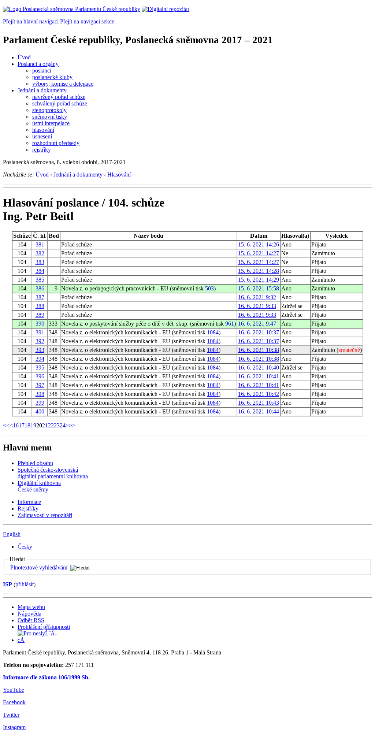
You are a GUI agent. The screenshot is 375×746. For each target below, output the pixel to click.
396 (40, 376)
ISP (7, 584)
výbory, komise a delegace (62, 84)
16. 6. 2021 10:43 (258, 403)
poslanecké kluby (52, 77)
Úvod (24, 57)
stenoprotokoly (49, 110)
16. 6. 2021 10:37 (258, 332)
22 (51, 425)
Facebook (14, 702)
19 (33, 425)
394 (40, 359)
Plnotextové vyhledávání (38, 567)
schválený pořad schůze (59, 103)
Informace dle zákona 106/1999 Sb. (46, 677)
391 (40, 332)
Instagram (14, 727)
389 (40, 315)
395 (40, 367)
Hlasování (119, 174)
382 (40, 253)
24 (63, 425)
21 (45, 425)
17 (22, 425)
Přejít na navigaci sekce (87, 21)
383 (40, 262)
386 (40, 288)
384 (40, 271)
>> (72, 425)
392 (40, 341)
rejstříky (41, 149)
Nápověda (29, 613)
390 (40, 323)
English (12, 534)
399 (40, 403)
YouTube (13, 690)
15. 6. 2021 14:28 (258, 271)
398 (40, 394)
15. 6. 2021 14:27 (258, 253)
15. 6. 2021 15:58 (258, 288)
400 (40, 411)
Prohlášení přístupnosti (44, 627)
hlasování (43, 130)
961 (229, 323)
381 (40, 244)
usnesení (42, 136)
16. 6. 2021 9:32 (257, 297)
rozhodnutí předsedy (55, 143)
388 (40, 306)
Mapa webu (31, 607)
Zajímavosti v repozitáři (45, 515)
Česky (25, 546)
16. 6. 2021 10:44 (258, 411)
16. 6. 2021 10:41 (258, 376)
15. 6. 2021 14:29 (258, 279)
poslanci (41, 70)
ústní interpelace (51, 123)
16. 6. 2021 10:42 (258, 394)
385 (40, 279)
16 (16, 425)
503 (209, 288)
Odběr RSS (31, 620)
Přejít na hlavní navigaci (31, 21)
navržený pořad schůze (58, 97)
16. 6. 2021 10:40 (258, 367)
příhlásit (24, 584)
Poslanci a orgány (38, 64)
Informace (29, 502)
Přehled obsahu (35, 463)
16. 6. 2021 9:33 (257, 306)
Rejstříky (28, 508)
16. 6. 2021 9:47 (257, 323)
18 (27, 425)
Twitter (11, 715)
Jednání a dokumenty (42, 90)
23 (57, 425)
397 (40, 385)
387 (40, 297)
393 (40, 350)
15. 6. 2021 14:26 (258, 244)
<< (6, 425)
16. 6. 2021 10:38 (258, 350)
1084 (213, 332)
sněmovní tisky (49, 117)
